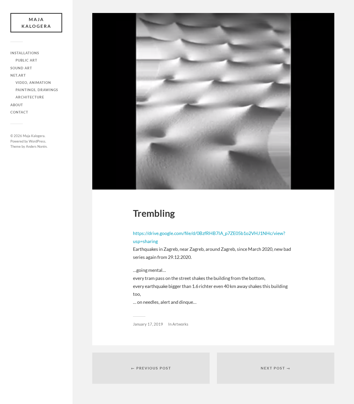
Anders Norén (36, 146)
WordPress (37, 141)
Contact (19, 112)
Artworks (180, 324)
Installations (24, 53)
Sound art (21, 68)
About (16, 105)
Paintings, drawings (37, 90)
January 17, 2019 (148, 324)
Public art (26, 60)
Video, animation (33, 82)
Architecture (30, 97)
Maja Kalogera (36, 23)
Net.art (18, 75)
